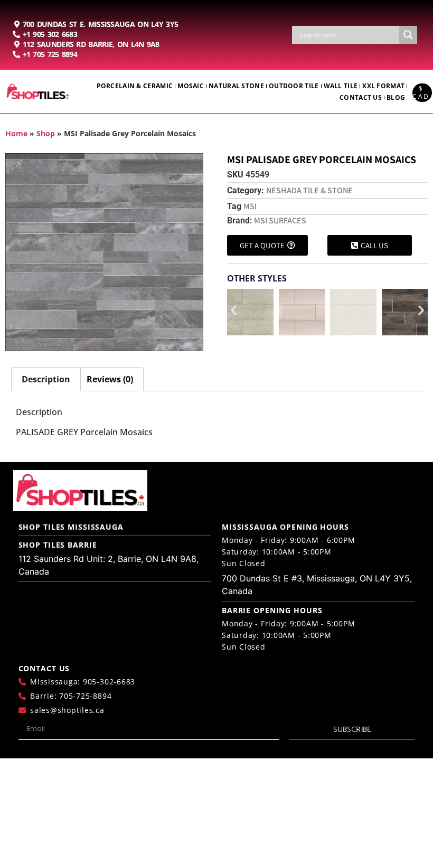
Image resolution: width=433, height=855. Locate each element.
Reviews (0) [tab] (110, 379)
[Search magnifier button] (408, 35)
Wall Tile (341, 85)
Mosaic (190, 85)
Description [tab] (46, 379)
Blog (396, 97)
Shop (45, 133)
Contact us (361, 97)
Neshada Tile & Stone (309, 190)
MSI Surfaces (280, 220)
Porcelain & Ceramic (135, 85)
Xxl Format (383, 85)
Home (16, 133)
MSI (250, 206)
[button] (233, 309)
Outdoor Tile (294, 85)
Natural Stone (236, 85)
